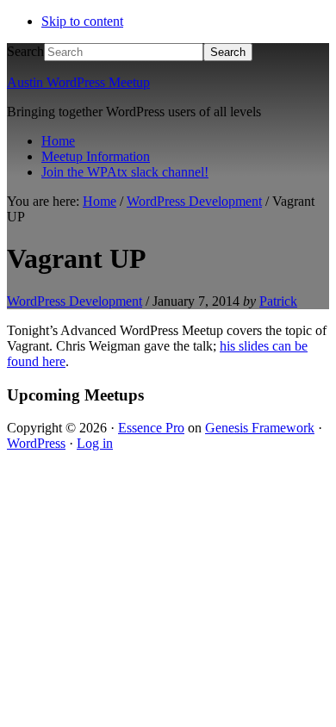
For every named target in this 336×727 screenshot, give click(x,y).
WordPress (36, 443)
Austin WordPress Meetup (78, 82)
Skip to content (82, 21)
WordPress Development (74, 301)
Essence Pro (151, 427)
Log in (95, 443)
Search (25, 51)
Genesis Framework (259, 427)
